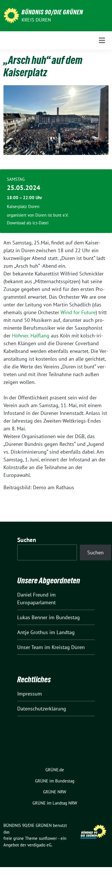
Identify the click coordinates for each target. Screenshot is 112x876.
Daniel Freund (33, 594)
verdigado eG (39, 845)
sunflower (48, 838)
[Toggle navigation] (102, 40)
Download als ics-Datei (28, 223)
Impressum (29, 693)
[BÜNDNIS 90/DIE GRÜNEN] (11, 15)
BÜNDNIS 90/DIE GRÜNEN (52, 12)
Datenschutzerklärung (41, 708)
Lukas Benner (32, 617)
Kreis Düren (36, 20)
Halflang (40, 335)
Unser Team (30, 647)
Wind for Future (78, 312)
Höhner (20, 335)
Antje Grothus (32, 632)
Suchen (26, 540)
